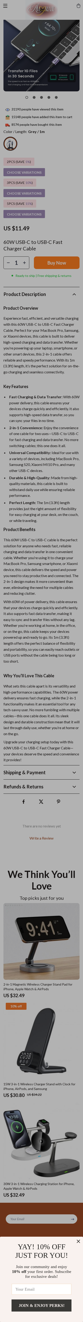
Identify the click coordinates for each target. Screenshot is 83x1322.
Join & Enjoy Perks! (42, 1305)
